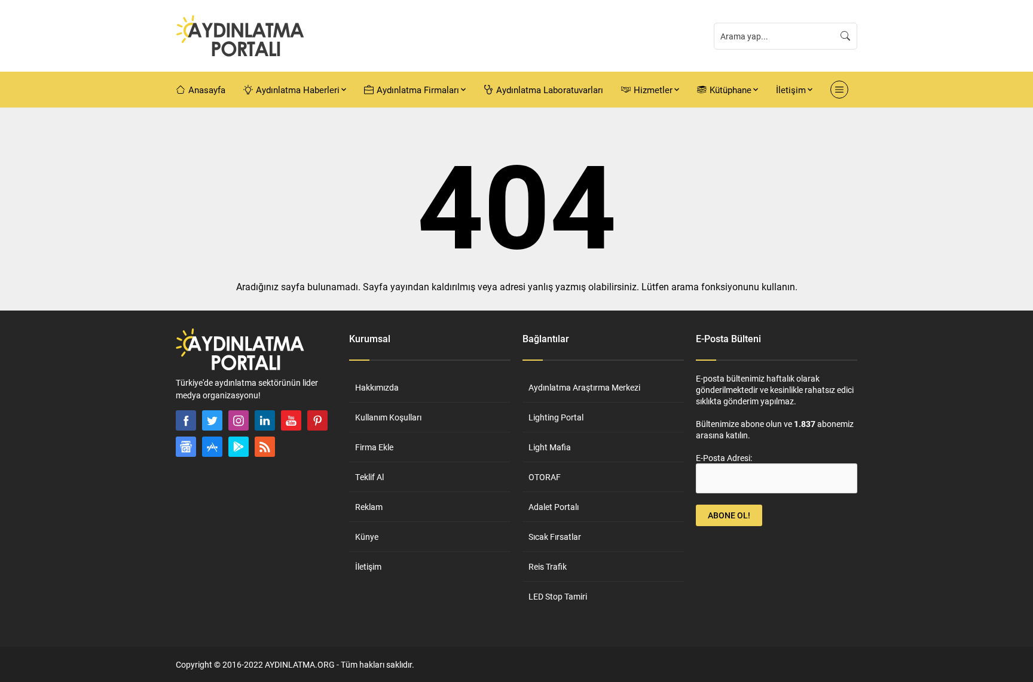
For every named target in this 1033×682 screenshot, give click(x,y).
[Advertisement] (134, 305)
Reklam (369, 506)
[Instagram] (238, 420)
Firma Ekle (374, 447)
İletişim (368, 566)
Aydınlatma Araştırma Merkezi (584, 387)
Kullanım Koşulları (388, 417)
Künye (366, 536)
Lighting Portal (555, 417)
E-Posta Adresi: (724, 457)
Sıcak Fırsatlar (554, 536)
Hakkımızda (377, 387)
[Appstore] (212, 447)
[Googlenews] (186, 447)
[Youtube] (291, 420)
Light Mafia (549, 447)
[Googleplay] (238, 447)
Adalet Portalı (553, 506)
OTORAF (544, 477)
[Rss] (265, 447)
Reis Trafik (547, 566)
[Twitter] (212, 420)
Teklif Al (369, 477)
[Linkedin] (265, 420)
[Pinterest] (317, 420)
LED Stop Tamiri (557, 596)
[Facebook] (186, 420)
